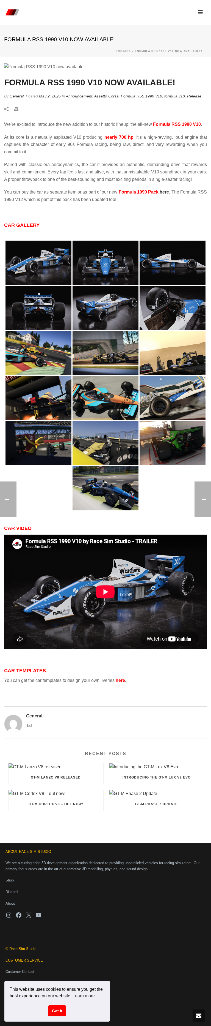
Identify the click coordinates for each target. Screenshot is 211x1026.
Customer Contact (19, 972)
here (164, 192)
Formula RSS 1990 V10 (141, 96)
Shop (9, 880)
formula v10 (174, 96)
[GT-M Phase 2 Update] (156, 794)
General (17, 96)
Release (194, 96)
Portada (123, 51)
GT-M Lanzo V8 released (56, 777)
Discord (11, 892)
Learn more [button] (84, 996)
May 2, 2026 (50, 96)
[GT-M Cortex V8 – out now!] (56, 794)
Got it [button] (57, 1011)
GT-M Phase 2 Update (156, 804)
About (10, 903)
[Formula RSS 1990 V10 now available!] (105, 67)
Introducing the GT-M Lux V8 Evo (157, 777)
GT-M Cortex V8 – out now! (56, 804)
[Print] (19, 109)
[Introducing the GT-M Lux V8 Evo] (156, 767)
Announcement (79, 96)
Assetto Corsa (106, 96)
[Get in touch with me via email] (29, 726)
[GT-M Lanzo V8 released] (56, 767)
